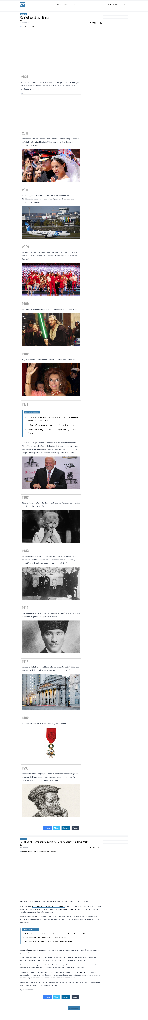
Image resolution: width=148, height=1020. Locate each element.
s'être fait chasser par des (41, 906)
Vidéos (74, 4)
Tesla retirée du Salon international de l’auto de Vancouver (52, 425)
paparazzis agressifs (57, 906)
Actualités (66, 4)
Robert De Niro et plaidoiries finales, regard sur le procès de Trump (48, 941)
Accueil (59, 4)
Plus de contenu (74, 1008)
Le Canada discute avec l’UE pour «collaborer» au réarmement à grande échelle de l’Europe (57, 934)
